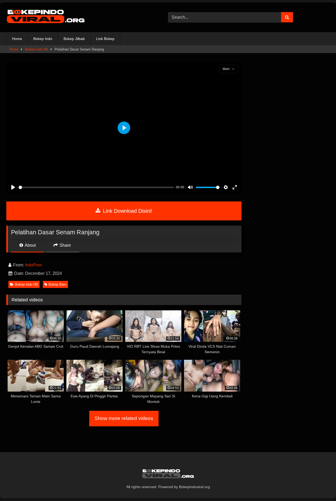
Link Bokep (105, 39)
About (30, 245)
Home (17, 39)
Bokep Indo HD (36, 49)
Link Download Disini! (126, 211)
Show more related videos (123, 418)
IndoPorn (33, 265)
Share (65, 245)
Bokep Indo (42, 39)
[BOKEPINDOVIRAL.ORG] (45, 17)
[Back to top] (320, 485)
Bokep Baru (57, 284)
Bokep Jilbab (74, 39)
